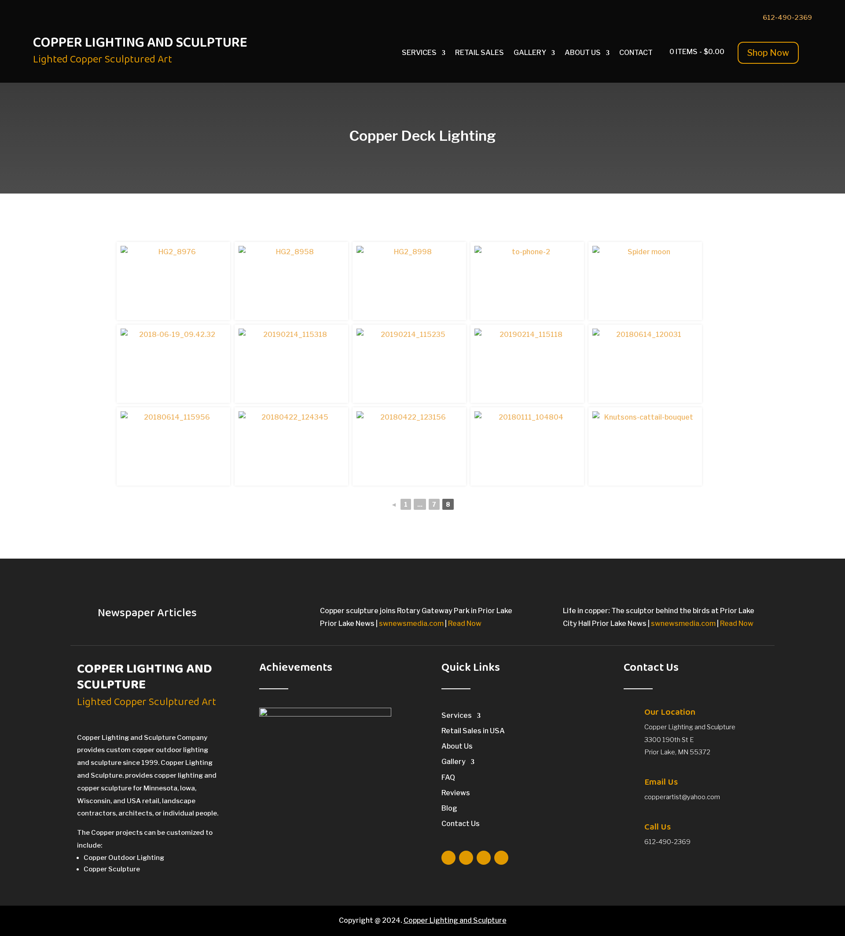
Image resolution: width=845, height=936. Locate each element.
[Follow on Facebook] (680, 18)
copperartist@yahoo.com (682, 797)
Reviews (455, 793)
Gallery (530, 53)
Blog (449, 808)
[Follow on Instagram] (715, 18)
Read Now (464, 623)
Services (419, 53)
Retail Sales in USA (473, 731)
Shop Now (768, 53)
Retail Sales (479, 53)
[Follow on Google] (698, 18)
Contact (636, 53)
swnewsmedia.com (411, 623)
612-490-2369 (787, 18)
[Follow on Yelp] (733, 18)
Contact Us (460, 823)
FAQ (448, 777)
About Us (583, 53)
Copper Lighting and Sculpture (455, 920)
